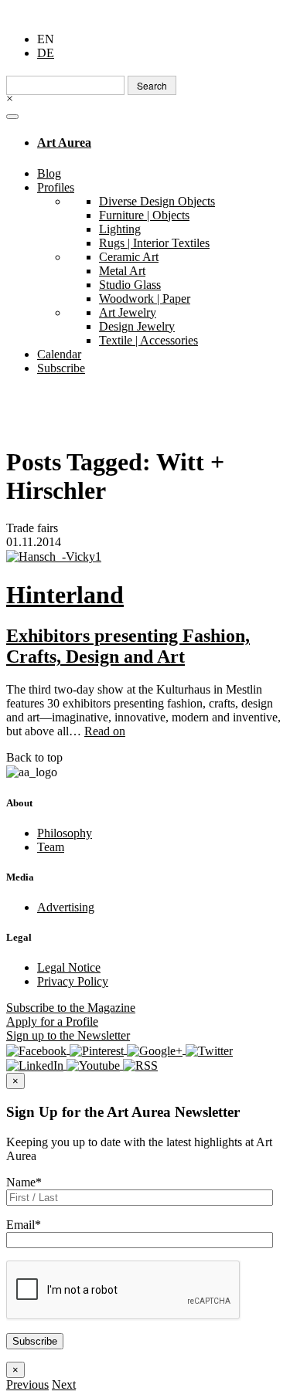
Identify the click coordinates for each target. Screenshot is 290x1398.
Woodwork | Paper (144, 298)
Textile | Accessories (148, 340)
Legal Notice (69, 967)
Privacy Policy (72, 981)
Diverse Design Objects (157, 201)
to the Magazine (70, 1007)
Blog (49, 173)
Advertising (65, 907)
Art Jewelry (127, 312)
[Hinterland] (145, 556)
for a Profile (52, 1021)
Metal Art (122, 270)
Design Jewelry (137, 326)
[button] (27, 1384)
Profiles (55, 187)
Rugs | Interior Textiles (154, 242)
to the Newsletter (68, 1035)
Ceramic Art (129, 256)
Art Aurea (64, 142)
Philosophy (64, 833)
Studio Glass (130, 284)
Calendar (59, 354)
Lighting (120, 229)
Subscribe (61, 368)
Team (50, 846)
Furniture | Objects (144, 215)
